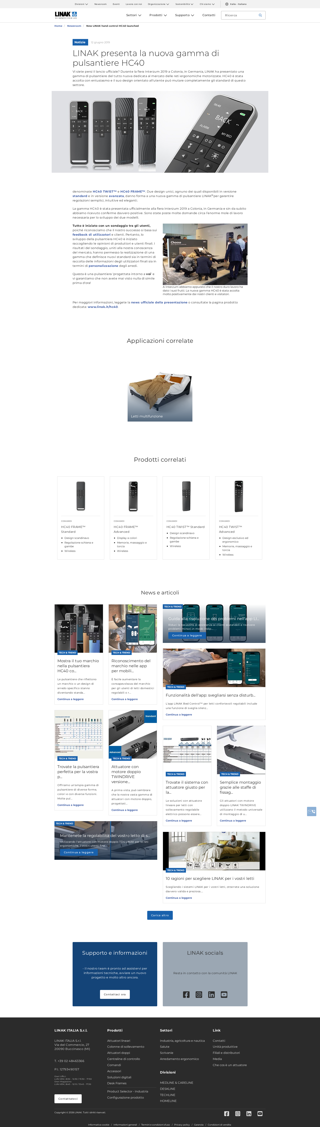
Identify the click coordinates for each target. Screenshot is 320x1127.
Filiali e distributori (226, 1053)
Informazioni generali (125, 1124)
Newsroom (100, 4)
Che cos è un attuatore (230, 1065)
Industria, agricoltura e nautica (182, 1041)
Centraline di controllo (123, 1059)
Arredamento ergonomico (179, 1059)
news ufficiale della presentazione (159, 302)
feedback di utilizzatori (92, 234)
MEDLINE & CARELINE (176, 1082)
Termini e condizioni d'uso (155, 1124)
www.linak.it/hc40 (103, 307)
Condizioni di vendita (219, 1124)
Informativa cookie (98, 1124)
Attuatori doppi (118, 1053)
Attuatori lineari (118, 1041)
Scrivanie (166, 1053)
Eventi (116, 4)
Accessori (114, 1071)
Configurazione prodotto (125, 1097)
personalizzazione (103, 266)
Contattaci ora (115, 994)
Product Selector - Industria (127, 1091)
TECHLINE (167, 1095)
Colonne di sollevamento (125, 1046)
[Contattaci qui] (311, 811)
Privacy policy (182, 1124)
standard (80, 196)
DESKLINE (167, 1089)
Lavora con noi (134, 4)
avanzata (116, 196)
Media (217, 1059)
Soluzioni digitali (119, 1077)
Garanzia (199, 1124)
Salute (164, 1046)
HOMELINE (168, 1101)
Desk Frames (116, 1083)
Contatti (219, 1041)
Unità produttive (225, 1046)
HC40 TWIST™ (105, 191)
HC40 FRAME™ (132, 191)
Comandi (114, 1065)
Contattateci (68, 1098)
